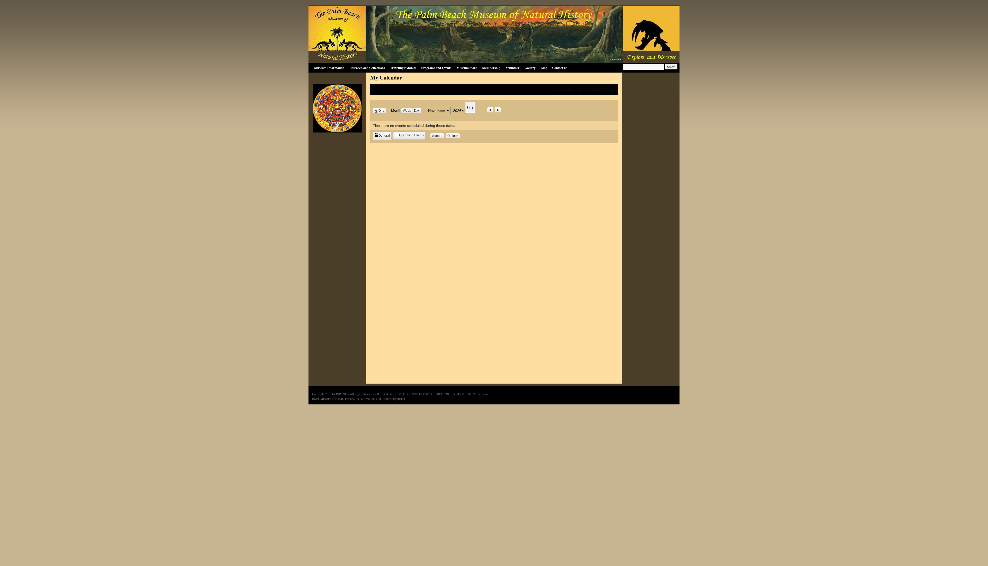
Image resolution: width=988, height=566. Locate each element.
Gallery (530, 67)
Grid (381, 110)
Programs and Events (436, 67)
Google (438, 136)
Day (417, 110)
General (384, 135)
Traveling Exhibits (403, 67)
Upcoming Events (411, 135)
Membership (491, 67)
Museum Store (466, 67)
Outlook (453, 136)
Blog (544, 67)
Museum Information (329, 67)
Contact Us (559, 67)
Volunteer (512, 67)
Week (407, 110)
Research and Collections (367, 67)
